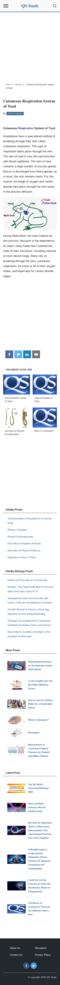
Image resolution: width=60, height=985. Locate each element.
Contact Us (16, 954)
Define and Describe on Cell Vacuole (27, 580)
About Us (15, 948)
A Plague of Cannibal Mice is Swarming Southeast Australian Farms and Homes (29, 622)
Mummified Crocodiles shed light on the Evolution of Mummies (29, 634)
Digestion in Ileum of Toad (21, 557)
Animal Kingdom (15, 113)
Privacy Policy (43, 954)
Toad (51, 128)
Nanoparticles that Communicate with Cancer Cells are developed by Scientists (30, 600)
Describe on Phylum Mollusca (24, 550)
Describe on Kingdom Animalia (24, 543)
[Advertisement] (30, 47)
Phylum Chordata (17, 529)
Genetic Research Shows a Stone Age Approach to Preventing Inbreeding (28, 611)
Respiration (26, 128)
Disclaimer (41, 948)
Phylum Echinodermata (20, 536)
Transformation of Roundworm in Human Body (30, 520)
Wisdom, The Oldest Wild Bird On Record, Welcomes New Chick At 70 (31, 589)
